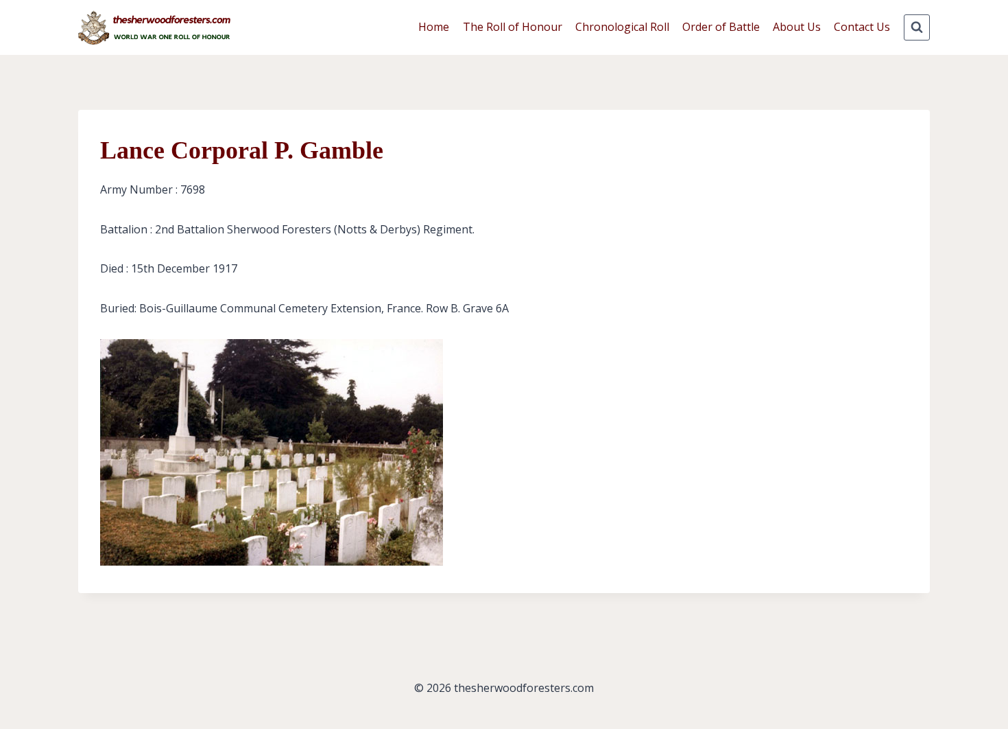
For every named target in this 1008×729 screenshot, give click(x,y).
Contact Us (862, 26)
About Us (797, 26)
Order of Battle (721, 26)
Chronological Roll (622, 26)
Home (433, 26)
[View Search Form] (917, 27)
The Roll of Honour (512, 26)
